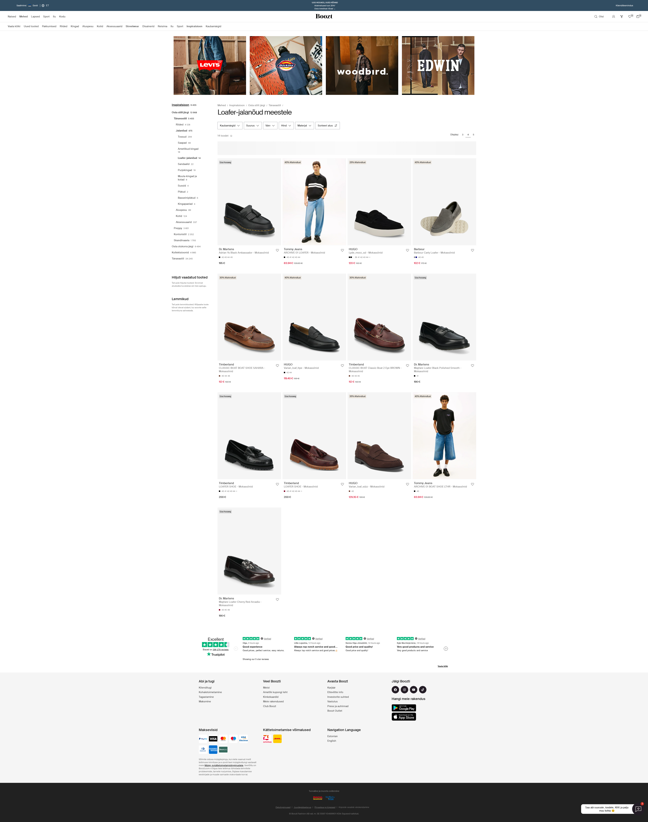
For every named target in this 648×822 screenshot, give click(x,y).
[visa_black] (213, 739)
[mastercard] (223, 739)
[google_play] (404, 708)
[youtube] (413, 689)
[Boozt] (324, 16)
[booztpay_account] (223, 749)
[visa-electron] (243, 739)
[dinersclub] (203, 749)
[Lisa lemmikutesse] (277, 250)
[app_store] (404, 716)
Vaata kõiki (443, 666)
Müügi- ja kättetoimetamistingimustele (224, 765)
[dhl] (277, 739)
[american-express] (213, 749)
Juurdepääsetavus (302, 807)
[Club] (622, 16)
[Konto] (614, 16)
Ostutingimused (283, 807)
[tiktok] (422, 689)
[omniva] (267, 739)
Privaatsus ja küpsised (325, 807)
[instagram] (404, 689)
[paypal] (203, 739)
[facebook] (395, 689)
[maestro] (233, 739)
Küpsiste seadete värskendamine (354, 807)
